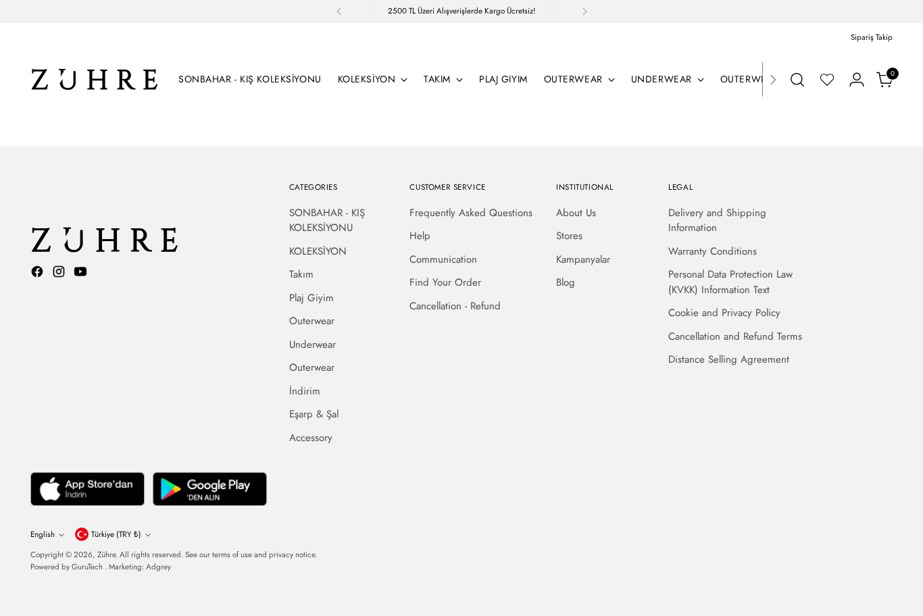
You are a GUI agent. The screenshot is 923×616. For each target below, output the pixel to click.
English (42, 534)
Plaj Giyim (311, 297)
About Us (576, 212)
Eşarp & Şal (314, 414)
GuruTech (88, 566)
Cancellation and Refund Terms (735, 336)
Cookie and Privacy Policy (724, 312)
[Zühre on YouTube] (82, 274)
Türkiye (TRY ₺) (116, 534)
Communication (443, 259)
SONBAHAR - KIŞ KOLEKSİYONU (327, 220)
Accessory (310, 437)
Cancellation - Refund (455, 306)
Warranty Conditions (712, 251)
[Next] (584, 11)
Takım (301, 274)
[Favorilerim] (827, 80)
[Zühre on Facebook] (38, 274)
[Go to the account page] (856, 79)
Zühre (106, 554)
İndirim (304, 391)
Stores (569, 235)
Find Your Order (445, 282)
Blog (565, 282)
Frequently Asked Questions (470, 212)
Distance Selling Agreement (728, 359)
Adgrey (158, 566)
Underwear (312, 344)
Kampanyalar (583, 259)
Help (419, 235)
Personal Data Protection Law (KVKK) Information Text (730, 282)
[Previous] (339, 11)
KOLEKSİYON (318, 251)
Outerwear (311, 320)
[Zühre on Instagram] (60, 274)
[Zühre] (94, 79)
